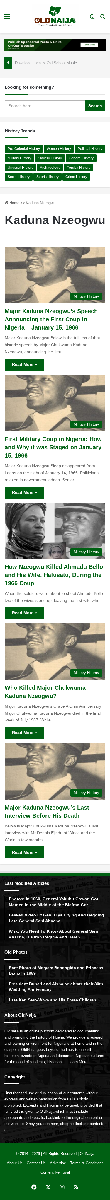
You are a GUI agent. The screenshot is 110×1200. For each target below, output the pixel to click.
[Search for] (103, 18)
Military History (19, 158)
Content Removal (55, 1172)
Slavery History (50, 158)
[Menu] (7, 18)
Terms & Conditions (87, 1163)
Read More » (24, 364)
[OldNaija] (55, 16)
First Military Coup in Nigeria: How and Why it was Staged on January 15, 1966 (53, 447)
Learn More (77, 1062)
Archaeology (50, 167)
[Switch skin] (92, 18)
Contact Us (36, 1163)
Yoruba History (78, 167)
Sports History (47, 177)
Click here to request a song (39, 63)
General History (81, 158)
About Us (15, 1163)
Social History (19, 177)
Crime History (76, 177)
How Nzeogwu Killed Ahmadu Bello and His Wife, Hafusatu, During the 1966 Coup (54, 575)
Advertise (58, 1163)
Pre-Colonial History (24, 149)
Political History (90, 149)
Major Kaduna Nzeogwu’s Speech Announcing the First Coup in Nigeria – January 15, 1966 (51, 319)
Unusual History (20, 167)
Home (13, 203)
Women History (59, 149)
